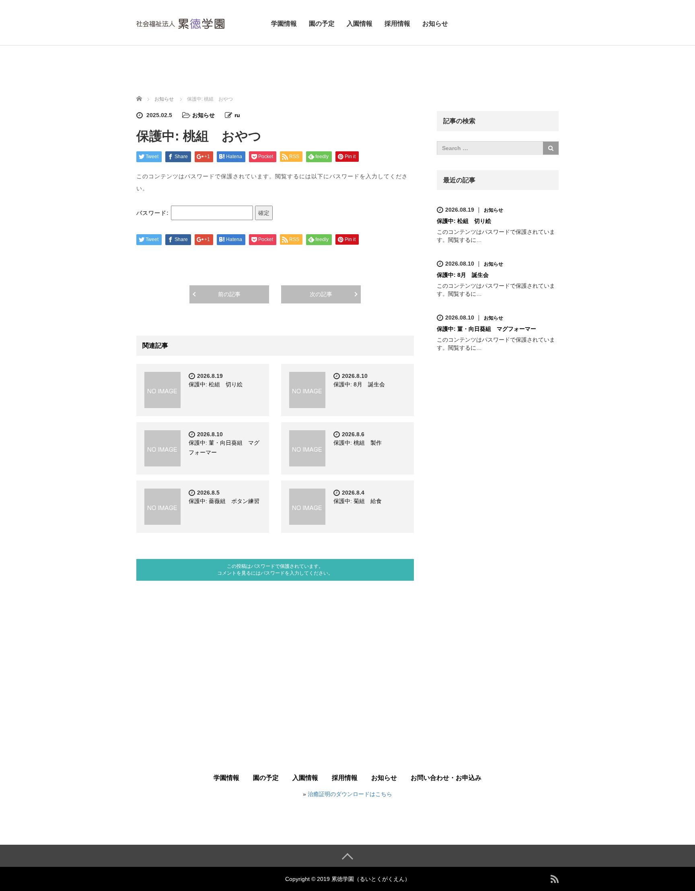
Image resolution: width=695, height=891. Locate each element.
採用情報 (397, 23)
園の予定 (322, 23)
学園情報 (284, 23)
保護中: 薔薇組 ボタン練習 (224, 501)
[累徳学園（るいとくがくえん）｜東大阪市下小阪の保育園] (180, 22)
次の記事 (321, 294)
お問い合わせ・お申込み (446, 777)
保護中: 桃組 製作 (357, 442)
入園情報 (359, 23)
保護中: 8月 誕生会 (359, 384)
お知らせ (435, 23)
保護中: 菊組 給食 (357, 501)
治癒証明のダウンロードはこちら (350, 794)
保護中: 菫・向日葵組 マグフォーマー (486, 329)
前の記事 (229, 294)
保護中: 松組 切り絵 (216, 384)
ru (237, 115)
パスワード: (153, 213)
